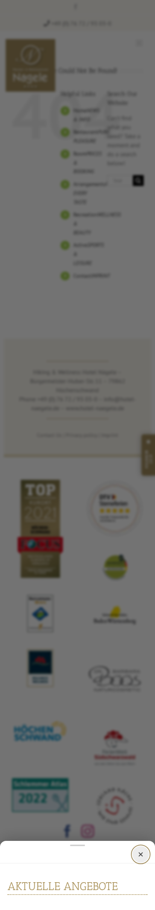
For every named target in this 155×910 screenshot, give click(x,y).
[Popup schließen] (140, 854)
